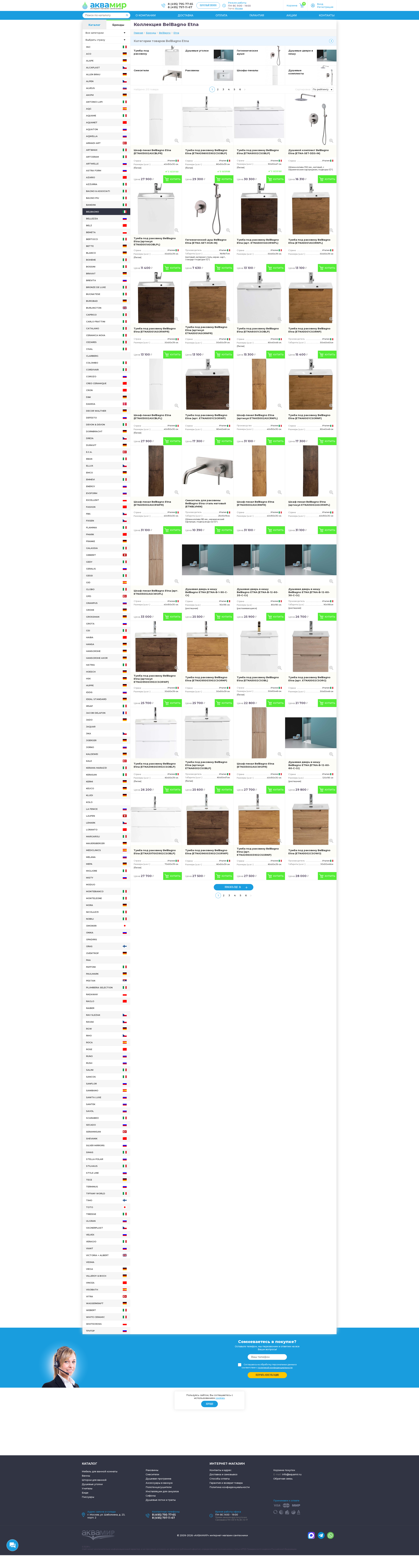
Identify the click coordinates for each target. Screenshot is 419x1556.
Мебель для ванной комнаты (99, 1471)
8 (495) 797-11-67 (180, 7)
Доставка (185, 15)
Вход (320, 4)
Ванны (86, 1475)
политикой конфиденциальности (275, 1367)
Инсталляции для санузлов (162, 1491)
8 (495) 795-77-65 (180, 4)
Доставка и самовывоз (223, 1474)
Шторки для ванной (94, 1480)
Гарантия (256, 15)
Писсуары (88, 1497)
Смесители (141, 70)
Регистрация (325, 7)
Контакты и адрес (220, 1470)
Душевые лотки (155, 1499)
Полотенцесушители (159, 1487)
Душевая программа (158, 1478)
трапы (172, 1499)
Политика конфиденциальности (230, 1487)
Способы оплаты (220, 1478)
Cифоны (151, 1495)
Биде (85, 1492)
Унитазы (87, 1488)
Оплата (221, 15)
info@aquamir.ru (291, 1474)
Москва (239, 8)
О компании (146, 15)
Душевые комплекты (296, 72)
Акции (291, 15)
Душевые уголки (197, 50)
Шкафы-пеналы (247, 70)
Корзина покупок (284, 1470)
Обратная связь (283, 1478)
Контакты (327, 15)
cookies (220, 1398)
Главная (138, 32)
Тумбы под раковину (141, 52)
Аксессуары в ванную (159, 1482)
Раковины (192, 70)
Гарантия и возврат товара (226, 1482)
